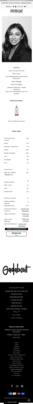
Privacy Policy (16, 361)
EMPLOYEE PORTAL (16, 357)
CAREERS (16, 347)
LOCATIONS (16, 351)
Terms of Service (16, 363)
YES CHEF (16, 373)
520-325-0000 (16, 315)
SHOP (16, 345)
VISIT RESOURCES (16, 371)
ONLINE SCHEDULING (16, 359)
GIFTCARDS (16, 353)
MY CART (22, 6)
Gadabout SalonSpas (22, 398)
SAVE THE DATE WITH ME (16, 71)
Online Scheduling (16, 318)
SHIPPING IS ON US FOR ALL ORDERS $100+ (16, 3)
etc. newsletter (16, 375)
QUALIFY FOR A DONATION (16, 355)
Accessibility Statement (16, 365)
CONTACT (16, 349)
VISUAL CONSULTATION (16, 367)
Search (16, 343)
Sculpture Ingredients (16, 369)
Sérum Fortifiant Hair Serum (16, 121)
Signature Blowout (9, 182)
